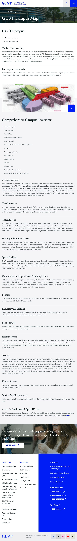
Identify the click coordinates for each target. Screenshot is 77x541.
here (67, 415)
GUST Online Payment (28, 484)
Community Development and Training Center (18, 145)
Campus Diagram (10, 127)
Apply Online (24, 473)
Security (6, 163)
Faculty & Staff (25, 481)
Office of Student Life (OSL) (9, 475)
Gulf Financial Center (9, 509)
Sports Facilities (9, 141)
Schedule (23, 488)
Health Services (9, 159)
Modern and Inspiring (11, 38)
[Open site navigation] (73, 3)
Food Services (8, 155)
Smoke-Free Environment (12, 170)
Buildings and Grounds (11, 41)
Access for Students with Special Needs (16, 173)
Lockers (6, 148)
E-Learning (6, 470)
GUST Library (24, 470)
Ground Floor (8, 134)
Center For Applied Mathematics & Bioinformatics (8, 495)
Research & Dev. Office (10, 479)
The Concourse (9, 130)
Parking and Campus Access (13, 137)
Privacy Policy (7, 519)
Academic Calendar (27, 466)
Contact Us (6, 523)
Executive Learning (9, 466)
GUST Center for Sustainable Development (8, 503)
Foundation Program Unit (9, 514)
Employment (24, 477)
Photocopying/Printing (11, 152)
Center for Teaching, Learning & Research (9, 488)
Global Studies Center (9, 483)
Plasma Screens (9, 166)
